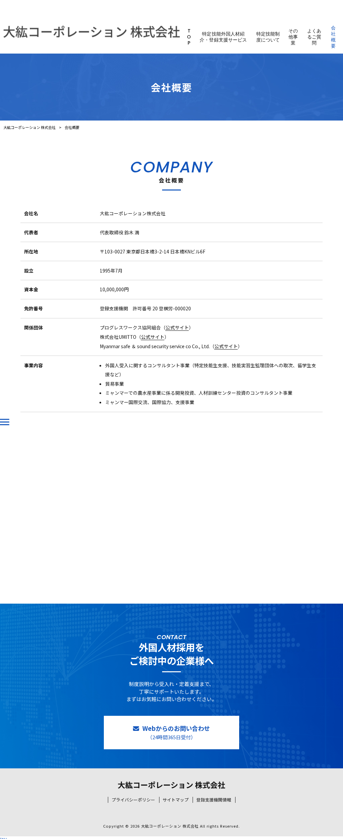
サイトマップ (175, 800)
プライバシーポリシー (133, 800)
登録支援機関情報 (213, 800)
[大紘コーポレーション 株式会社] (91, 32)
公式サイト (177, 327)
